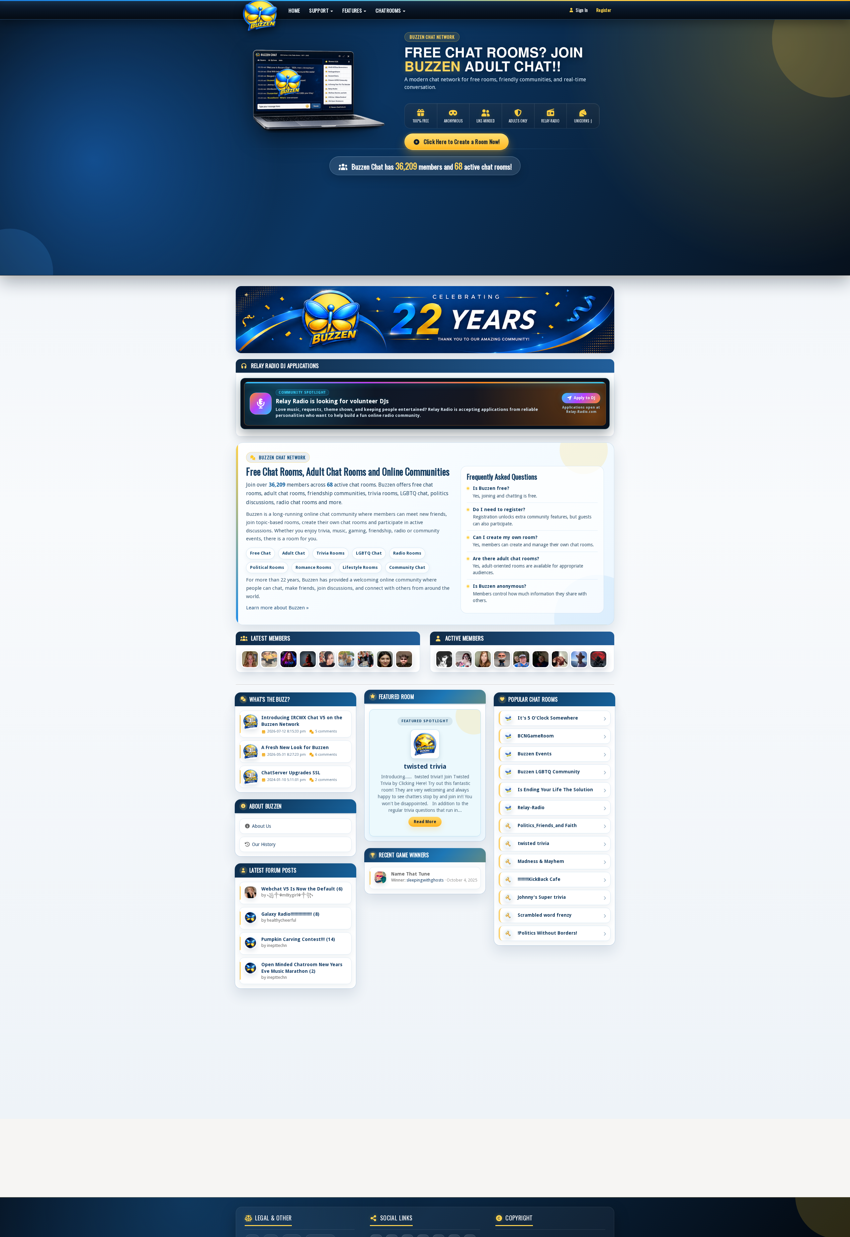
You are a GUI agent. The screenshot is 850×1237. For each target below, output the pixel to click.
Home (294, 10)
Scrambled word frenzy (543, 915)
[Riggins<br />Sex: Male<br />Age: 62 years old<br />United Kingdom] (521, 659)
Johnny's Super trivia (540, 897)
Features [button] (352, 10)
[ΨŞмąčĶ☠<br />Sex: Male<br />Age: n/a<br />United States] (502, 659)
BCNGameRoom (534, 735)
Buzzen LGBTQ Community (547, 771)
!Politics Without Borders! (546, 933)
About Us (261, 826)
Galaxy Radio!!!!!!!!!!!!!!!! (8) (290, 914)
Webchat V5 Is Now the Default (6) (302, 888)
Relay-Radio (530, 807)
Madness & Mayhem (539, 861)
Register (603, 10)
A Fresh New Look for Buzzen (295, 747)
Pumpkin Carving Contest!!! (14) (298, 939)
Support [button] (319, 10)
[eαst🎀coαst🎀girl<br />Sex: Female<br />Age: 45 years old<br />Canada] (482, 659)
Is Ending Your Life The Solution (554, 789)
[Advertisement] (425, 221)
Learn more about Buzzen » (277, 608)
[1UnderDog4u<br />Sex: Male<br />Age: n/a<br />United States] (579, 659)
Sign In (582, 10)
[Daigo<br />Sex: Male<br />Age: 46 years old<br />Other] (598, 659)
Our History (264, 844)
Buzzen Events (533, 753)
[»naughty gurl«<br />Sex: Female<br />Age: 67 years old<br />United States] (560, 659)
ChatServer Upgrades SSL (290, 772)
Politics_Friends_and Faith (546, 825)
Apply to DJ (584, 398)
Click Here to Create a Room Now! (461, 141)
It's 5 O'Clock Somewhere (546, 718)
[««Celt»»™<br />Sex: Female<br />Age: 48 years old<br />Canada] (463, 659)
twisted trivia (425, 766)
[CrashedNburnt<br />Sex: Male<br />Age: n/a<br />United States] (540, 659)
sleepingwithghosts (425, 880)
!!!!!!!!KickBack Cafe (537, 879)
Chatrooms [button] (389, 10)
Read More (425, 821)
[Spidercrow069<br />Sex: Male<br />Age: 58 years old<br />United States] (444, 659)
